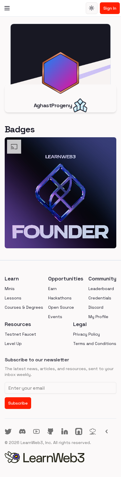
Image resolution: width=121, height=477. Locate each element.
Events (55, 316)
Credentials (99, 298)
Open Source (61, 307)
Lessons (13, 298)
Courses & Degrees (24, 307)
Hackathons (60, 298)
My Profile (98, 316)
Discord (95, 307)
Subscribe (18, 403)
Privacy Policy (86, 334)
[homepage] (60, 457)
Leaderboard (101, 288)
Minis (10, 288)
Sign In (109, 8)
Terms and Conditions (94, 343)
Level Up (13, 343)
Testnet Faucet (20, 334)
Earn (52, 288)
